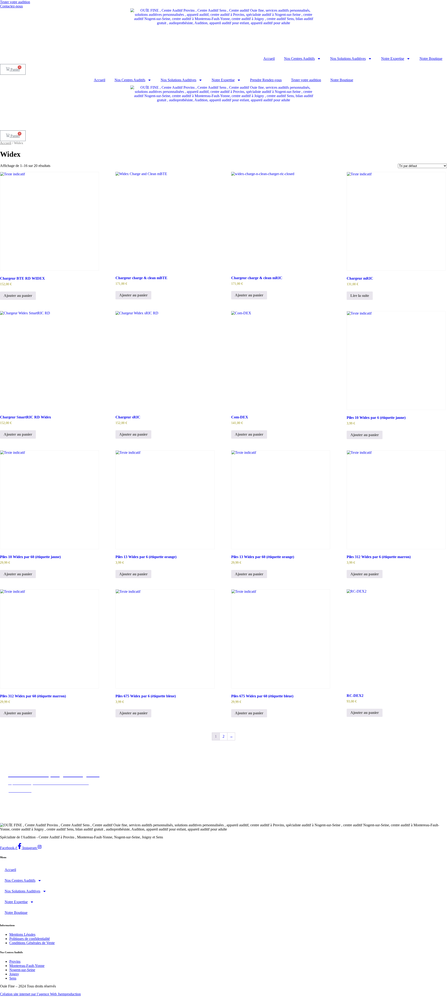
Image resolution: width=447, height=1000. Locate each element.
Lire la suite (359, 296)
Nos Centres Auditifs (299, 59)
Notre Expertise (392, 59)
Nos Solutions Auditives (348, 59)
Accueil (269, 59)
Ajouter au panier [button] (18, 296)
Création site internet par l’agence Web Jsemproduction (40, 994)
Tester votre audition (306, 80)
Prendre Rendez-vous (266, 80)
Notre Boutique (431, 59)
